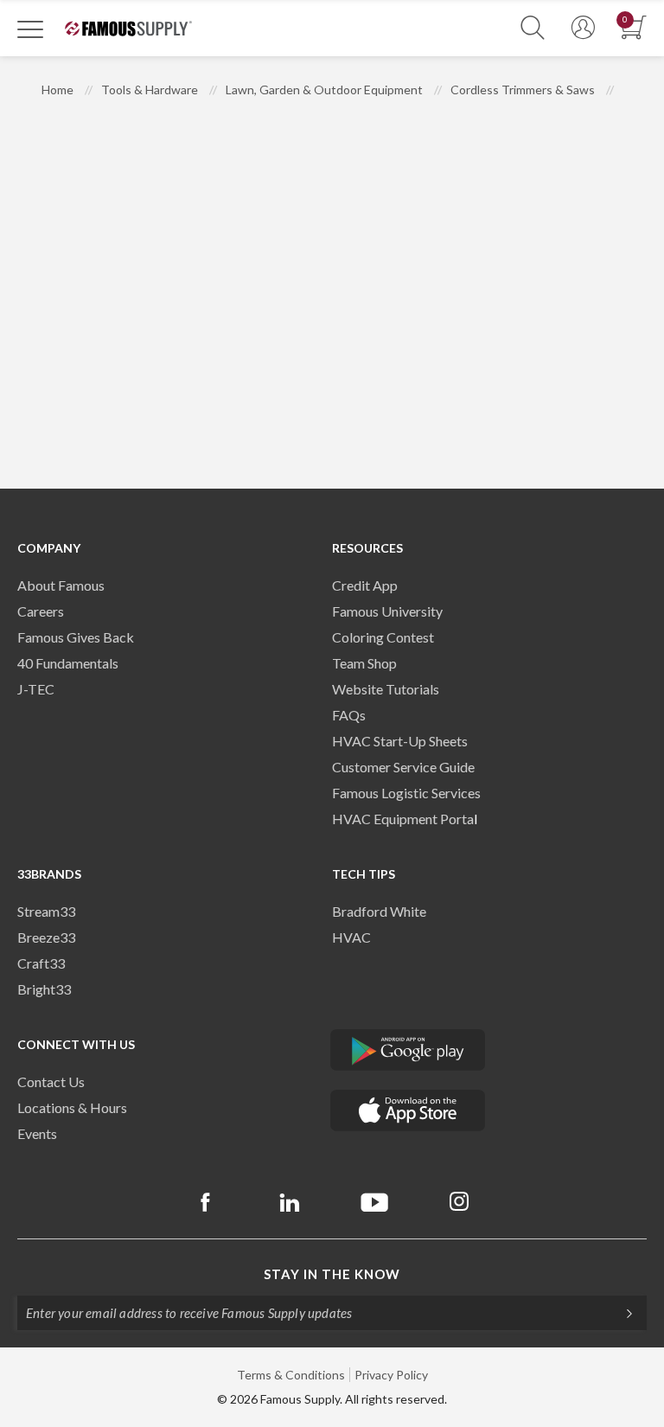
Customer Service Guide (403, 766)
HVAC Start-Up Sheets (400, 741)
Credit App (365, 585)
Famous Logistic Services (406, 792)
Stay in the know (332, 1274)
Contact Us (51, 1081)
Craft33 (41, 963)
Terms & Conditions (291, 1374)
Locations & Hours (72, 1107)
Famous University (387, 611)
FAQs (349, 715)
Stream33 (46, 911)
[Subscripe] (621, 1313)
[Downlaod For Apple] (408, 1110)
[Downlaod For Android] (408, 1050)
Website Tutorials (385, 689)
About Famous (61, 585)
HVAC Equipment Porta (403, 818)
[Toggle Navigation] (30, 28)
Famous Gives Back (75, 637)
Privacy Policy (391, 1374)
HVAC (351, 937)
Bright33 (44, 989)
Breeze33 (46, 937)
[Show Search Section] (532, 28)
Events (37, 1133)
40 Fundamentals (67, 663)
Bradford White (379, 911)
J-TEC (35, 689)
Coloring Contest (383, 637)
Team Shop (364, 663)
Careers (40, 611)
